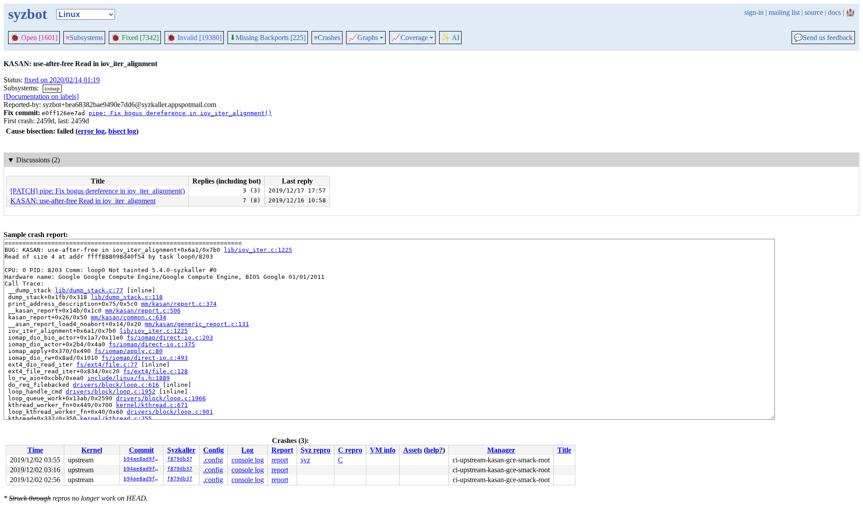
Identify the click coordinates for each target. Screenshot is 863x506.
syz (305, 460)
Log (247, 450)
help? (434, 450)
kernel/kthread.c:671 (152, 405)
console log (247, 460)
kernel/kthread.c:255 (116, 418)
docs (834, 12)
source (814, 12)
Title (564, 450)
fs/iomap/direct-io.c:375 (152, 344)
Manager (501, 450)
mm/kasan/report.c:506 (143, 310)
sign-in (754, 12)
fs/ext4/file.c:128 (155, 371)
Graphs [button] (363, 38)
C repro (350, 450)
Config (213, 450)
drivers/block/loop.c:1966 (161, 398)
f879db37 (179, 459)
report (279, 460)
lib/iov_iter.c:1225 (258, 249)
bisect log (122, 131)
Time (35, 450)
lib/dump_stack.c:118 (127, 297)
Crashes (327, 37)
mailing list (784, 12)
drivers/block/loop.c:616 (116, 384)
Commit (141, 450)
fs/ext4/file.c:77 (107, 364)
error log (91, 131)
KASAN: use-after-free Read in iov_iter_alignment (83, 201)
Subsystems (84, 37)
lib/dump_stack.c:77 (89, 290)
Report (282, 450)
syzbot (27, 14)
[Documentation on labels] (41, 96)
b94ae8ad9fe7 (142, 459)
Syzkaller (181, 450)
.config (213, 460)
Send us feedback (823, 38)
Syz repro (315, 450)
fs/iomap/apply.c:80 (128, 351)
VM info (383, 450)
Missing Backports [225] (268, 38)
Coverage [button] (409, 38)
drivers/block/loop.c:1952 (111, 391)
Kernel (91, 450)
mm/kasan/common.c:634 (128, 317)
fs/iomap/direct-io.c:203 (170, 337)
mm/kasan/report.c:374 (179, 303)
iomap (52, 88)
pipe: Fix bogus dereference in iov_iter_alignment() (180, 113)
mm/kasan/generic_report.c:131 (197, 324)
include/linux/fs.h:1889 (128, 378)
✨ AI (450, 37)
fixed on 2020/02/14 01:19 (62, 80)
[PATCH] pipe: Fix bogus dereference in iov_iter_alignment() (97, 191)
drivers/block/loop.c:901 (170, 411)
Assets (412, 450)
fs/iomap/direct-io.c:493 (145, 357)
